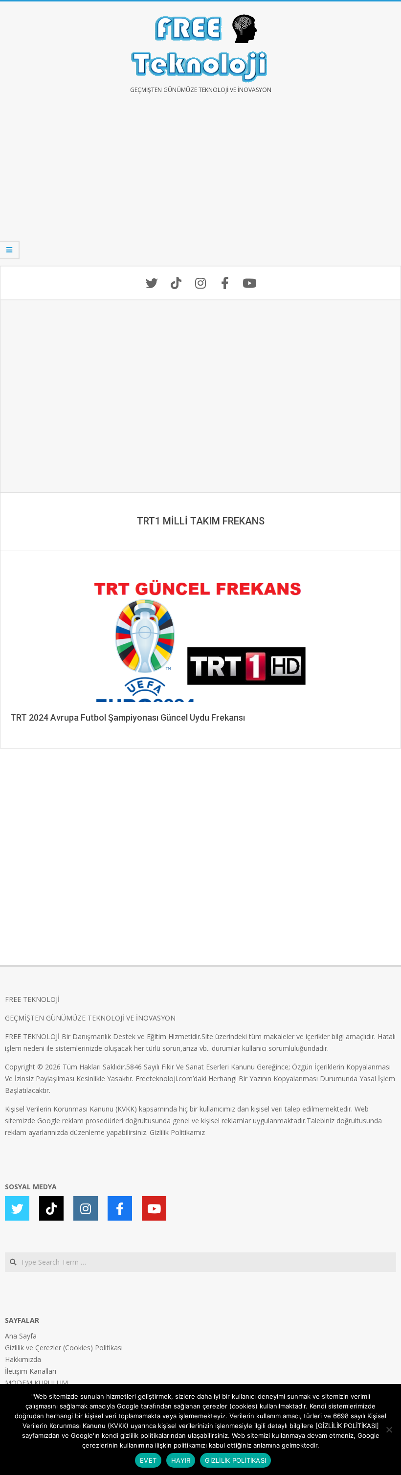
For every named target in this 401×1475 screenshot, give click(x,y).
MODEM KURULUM (36, 1382)
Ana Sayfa (21, 1335)
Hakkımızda (23, 1359)
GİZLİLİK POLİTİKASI (235, 1460)
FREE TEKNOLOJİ (32, 999)
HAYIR (180, 1460)
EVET (148, 1460)
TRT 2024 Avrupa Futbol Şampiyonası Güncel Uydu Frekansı (127, 717)
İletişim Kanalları (30, 1371)
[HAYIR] (389, 1429)
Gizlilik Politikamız (177, 1132)
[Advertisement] (200, 186)
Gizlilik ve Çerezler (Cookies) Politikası (64, 1347)
